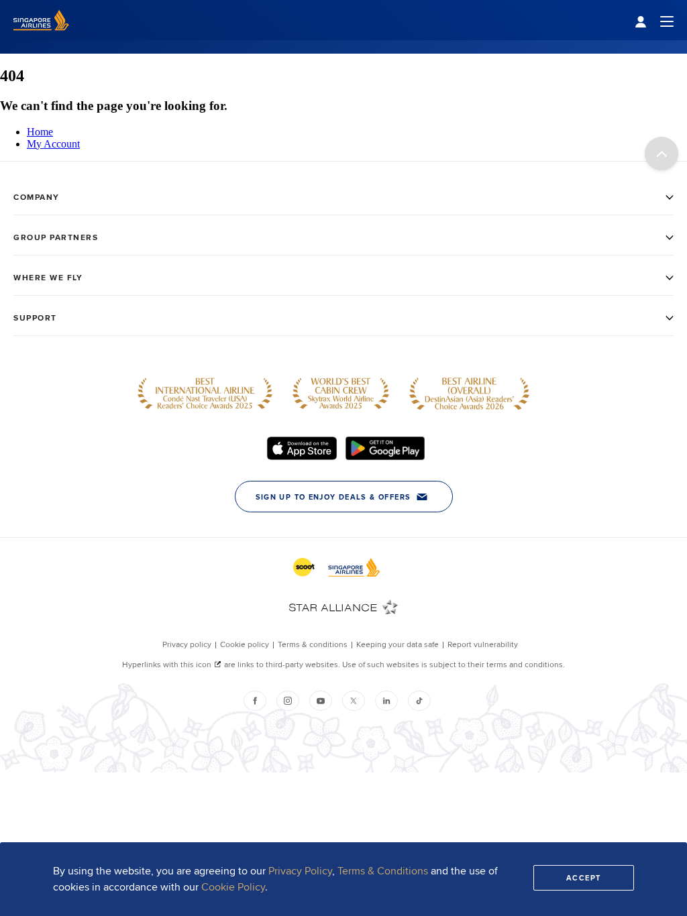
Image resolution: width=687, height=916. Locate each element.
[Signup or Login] (654, 20)
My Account (53, 144)
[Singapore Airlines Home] (41, 36)
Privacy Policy (300, 870)
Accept (583, 877)
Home (40, 131)
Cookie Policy (233, 887)
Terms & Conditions (382, 870)
